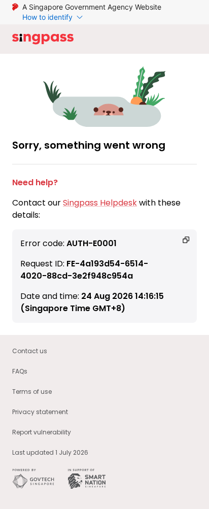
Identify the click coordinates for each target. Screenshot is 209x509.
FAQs (19, 371)
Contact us (29, 351)
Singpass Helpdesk (100, 203)
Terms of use (32, 391)
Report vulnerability (41, 432)
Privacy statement (40, 412)
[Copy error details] (186, 240)
